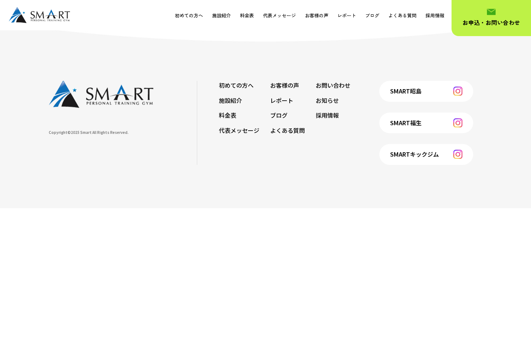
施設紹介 (221, 15)
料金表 (247, 15)
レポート (346, 15)
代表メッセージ (279, 15)
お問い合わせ (333, 85)
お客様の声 (316, 15)
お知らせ (327, 100)
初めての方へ (189, 15)
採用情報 (435, 15)
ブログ (372, 15)
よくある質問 (402, 15)
